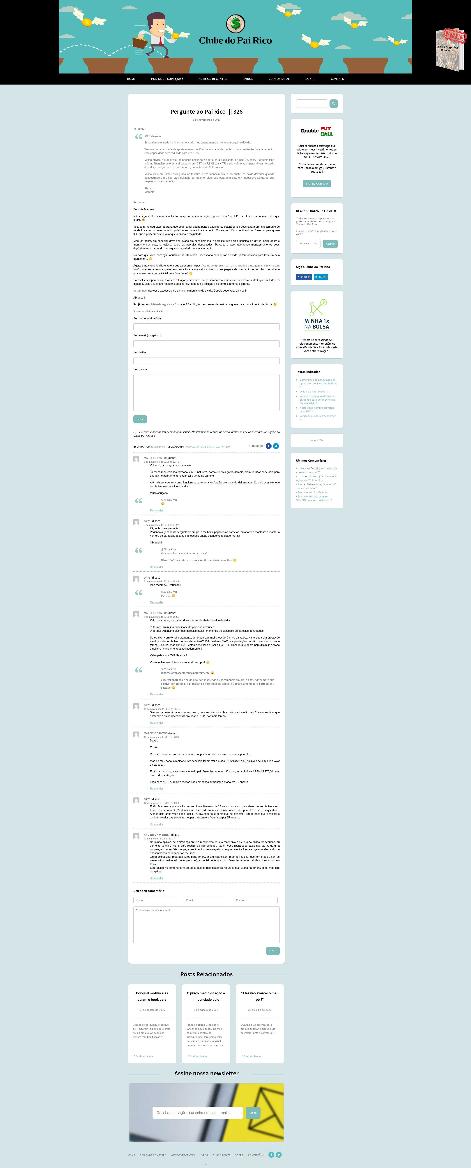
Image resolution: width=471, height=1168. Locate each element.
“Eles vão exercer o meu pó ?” (260, 996)
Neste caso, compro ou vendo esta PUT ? (317, 409)
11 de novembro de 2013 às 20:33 (162, 737)
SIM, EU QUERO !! (317, 183)
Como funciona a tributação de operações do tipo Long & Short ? (318, 383)
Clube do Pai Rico (235, 29)
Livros (248, 79)
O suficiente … (322, 492)
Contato (337, 79)
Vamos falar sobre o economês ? (318, 417)
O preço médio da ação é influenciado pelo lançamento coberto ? (206, 997)
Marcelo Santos (156, 458)
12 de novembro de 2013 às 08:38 (162, 803)
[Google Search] (334, 103)
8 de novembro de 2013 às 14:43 (161, 581)
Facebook (304, 277)
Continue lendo (144, 1056)
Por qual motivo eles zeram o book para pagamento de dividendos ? (152, 997)
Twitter (321, 277)
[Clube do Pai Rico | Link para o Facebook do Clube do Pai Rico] (271, 1155)
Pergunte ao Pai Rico (217, 446)
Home (131, 79)
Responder (156, 510)
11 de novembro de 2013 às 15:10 (162, 709)
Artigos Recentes (213, 79)
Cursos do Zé (279, 79)
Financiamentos (194, 446)
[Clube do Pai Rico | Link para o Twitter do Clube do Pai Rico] (276, 446)
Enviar (273, 950)
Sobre (310, 79)
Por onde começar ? (167, 79)
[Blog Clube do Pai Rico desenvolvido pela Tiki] (205, 1164)
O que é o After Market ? (314, 391)
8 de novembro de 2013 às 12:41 (161, 461)
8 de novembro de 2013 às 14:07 (161, 525)
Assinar (253, 1112)
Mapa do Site (317, 440)
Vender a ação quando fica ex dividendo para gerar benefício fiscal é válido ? (317, 399)
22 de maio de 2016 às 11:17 (159, 838)
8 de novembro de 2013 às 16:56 (161, 616)
